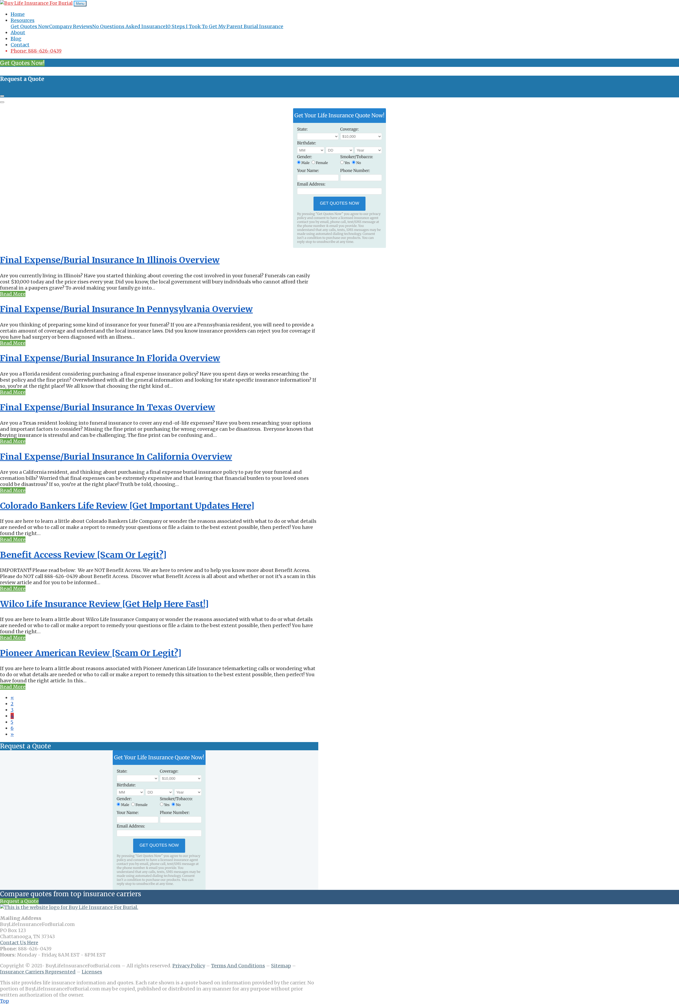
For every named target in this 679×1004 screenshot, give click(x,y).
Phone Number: (355, 170)
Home (18, 14)
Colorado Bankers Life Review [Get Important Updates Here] (127, 506)
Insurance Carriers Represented (38, 972)
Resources (22, 20)
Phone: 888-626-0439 (36, 51)
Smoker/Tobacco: (356, 157)
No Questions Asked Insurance (128, 26)
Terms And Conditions (238, 966)
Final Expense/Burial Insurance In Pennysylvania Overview (126, 309)
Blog (16, 39)
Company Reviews (70, 26)
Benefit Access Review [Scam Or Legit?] (83, 555)
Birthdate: (306, 143)
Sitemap (281, 966)
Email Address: (311, 184)
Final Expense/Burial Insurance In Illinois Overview (110, 260)
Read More (12, 294)
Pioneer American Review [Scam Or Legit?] (90, 653)
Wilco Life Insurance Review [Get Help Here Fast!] (104, 604)
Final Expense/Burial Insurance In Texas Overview (107, 407)
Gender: (304, 157)
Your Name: (308, 170)
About (18, 32)
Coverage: (349, 129)
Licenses (92, 972)
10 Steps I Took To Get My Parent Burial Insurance (224, 26)
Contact (20, 45)
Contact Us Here (19, 943)
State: (302, 129)
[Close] (2, 96)
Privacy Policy (188, 966)
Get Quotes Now (30, 26)
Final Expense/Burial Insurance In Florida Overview (110, 358)
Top (4, 1001)
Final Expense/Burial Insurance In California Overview (116, 456)
